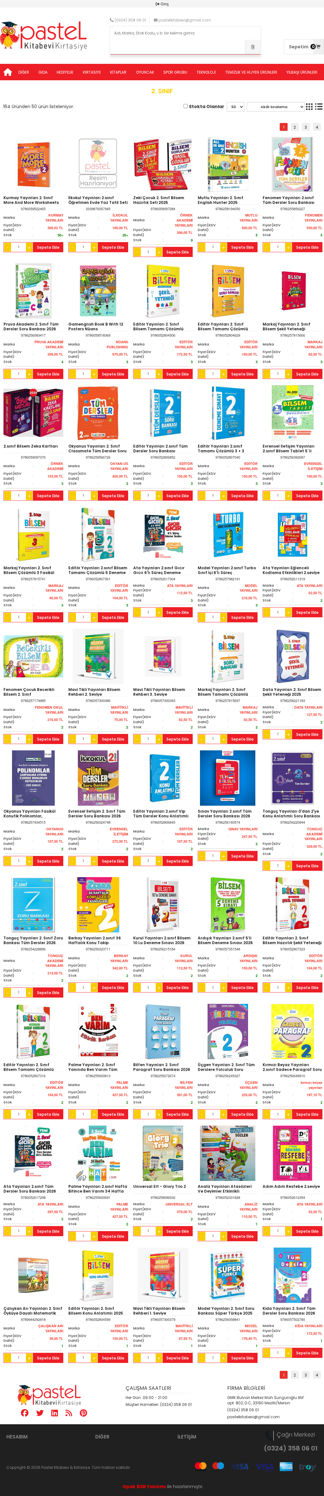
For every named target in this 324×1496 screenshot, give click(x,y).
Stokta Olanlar (206, 106)
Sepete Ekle (48, 247)
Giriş (164, 4)
